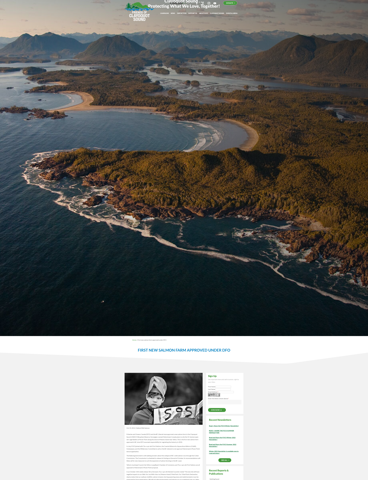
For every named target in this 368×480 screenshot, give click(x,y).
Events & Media (231, 13)
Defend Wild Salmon (143, 428)
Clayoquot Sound (217, 13)
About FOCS (203, 13)
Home (134, 340)
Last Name (211, 389)
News (173, 13)
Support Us (192, 13)
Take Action (181, 13)
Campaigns (164, 13)
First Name (211, 387)
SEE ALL (224, 460)
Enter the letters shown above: (218, 398)
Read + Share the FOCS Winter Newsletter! (224, 426)
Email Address (213, 392)
